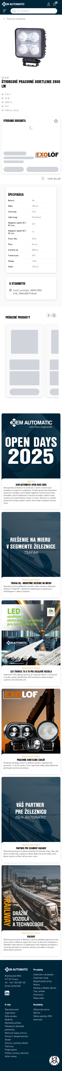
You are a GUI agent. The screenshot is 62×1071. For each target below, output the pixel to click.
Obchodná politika (13, 1023)
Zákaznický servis (41, 1009)
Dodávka (9, 1019)
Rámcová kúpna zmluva (16, 1033)
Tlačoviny (9, 1046)
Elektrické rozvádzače (43, 974)
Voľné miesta (11, 1056)
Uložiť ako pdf (54, 178)
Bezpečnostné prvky (42, 981)
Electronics (38, 994)
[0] (54, 4)
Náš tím (36, 1013)
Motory (36, 984)
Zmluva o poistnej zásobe (16, 1043)
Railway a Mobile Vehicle (44, 988)
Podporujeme (11, 1049)
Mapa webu (38, 998)
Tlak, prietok (39, 991)
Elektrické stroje (40, 978)
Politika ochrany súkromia (16, 1053)
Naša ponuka (11, 1016)
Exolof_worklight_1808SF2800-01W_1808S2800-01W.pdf (27, 292)
